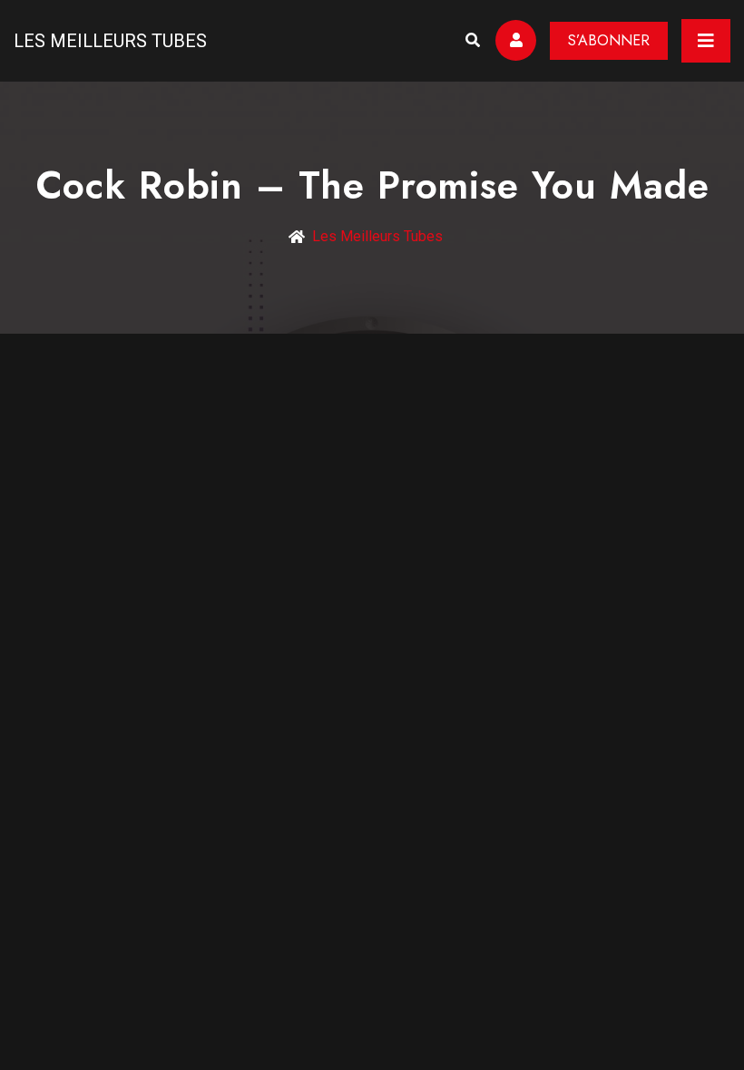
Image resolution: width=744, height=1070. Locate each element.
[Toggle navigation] (705, 41)
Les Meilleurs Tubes (110, 41)
